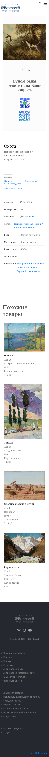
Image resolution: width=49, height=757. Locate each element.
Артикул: (9, 202)
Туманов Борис (13, 575)
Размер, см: (10, 249)
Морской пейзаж (11, 705)
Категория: (10, 263)
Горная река (11, 567)
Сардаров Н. (11, 511)
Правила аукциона (13, 728)
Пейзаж (20, 267)
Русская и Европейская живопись (20, 712)
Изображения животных (30, 263)
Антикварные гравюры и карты (19, 673)
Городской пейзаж (12, 701)
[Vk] (19, 630)
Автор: (7, 223)
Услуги (6, 732)
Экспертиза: (11, 256)
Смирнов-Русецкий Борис (19, 363)
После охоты (31, 181)
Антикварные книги (13, 669)
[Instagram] (24, 630)
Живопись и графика (14, 653)
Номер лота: (11, 209)
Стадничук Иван (13, 450)
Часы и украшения (12, 681)
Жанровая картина (13, 693)
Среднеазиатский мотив (19, 503)
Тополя (8, 442)
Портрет (7, 657)
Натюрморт (9, 665)
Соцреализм (9, 716)
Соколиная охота (13, 188)
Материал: (10, 242)
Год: (6, 234)
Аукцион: (9, 216)
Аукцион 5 (28, 216)
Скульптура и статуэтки (15, 677)
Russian (42, 753)
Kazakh (33, 753)
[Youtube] (29, 630)
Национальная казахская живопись (21, 697)
